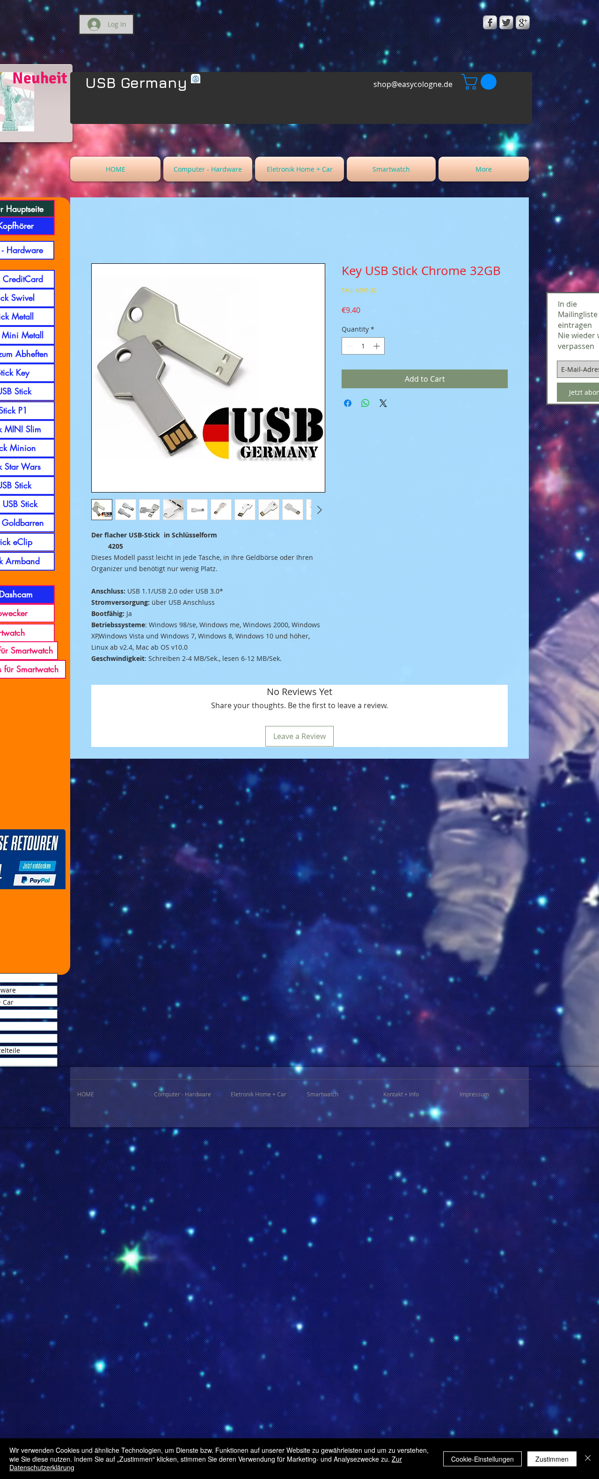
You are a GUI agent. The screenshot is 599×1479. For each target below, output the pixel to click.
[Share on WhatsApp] (365, 403)
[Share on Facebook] (347, 403)
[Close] (587, 1459)
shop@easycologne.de (413, 84)
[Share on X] (383, 403)
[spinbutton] (363, 346)
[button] (480, 82)
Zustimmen (552, 1459)
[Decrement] (349, 346)
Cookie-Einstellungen (482, 1459)
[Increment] (377, 346)
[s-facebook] (490, 22)
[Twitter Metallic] (506, 22)
